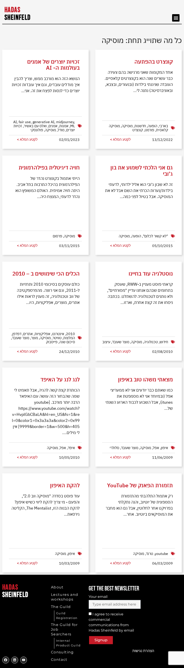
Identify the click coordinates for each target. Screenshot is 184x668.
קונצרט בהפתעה (153, 61)
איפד (71, 447)
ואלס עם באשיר (35, 126)
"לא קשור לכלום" (155, 236)
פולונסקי (37, 130)
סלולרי (114, 447)
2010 (70, 334)
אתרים (28, 334)
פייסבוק (51, 342)
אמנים (52, 126)
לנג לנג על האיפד (60, 379)
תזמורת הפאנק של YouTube (140, 485)
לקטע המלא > (27, 139)
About (57, 587)
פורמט (149, 130)
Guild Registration (67, 615)
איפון (164, 447)
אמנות (63, 126)
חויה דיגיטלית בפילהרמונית (49, 167)
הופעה (152, 126)
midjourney (65, 122)
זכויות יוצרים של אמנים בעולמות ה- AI (53, 64)
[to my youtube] (23, 660)
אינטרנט (58, 334)
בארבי (163, 126)
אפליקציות (42, 334)
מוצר (34, 338)
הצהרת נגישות (143, 651)
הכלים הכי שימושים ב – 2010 (46, 273)
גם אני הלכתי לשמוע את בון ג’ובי (141, 170)
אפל (63, 447)
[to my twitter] (14, 660)
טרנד (149, 553)
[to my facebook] (5, 660)
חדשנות (140, 126)
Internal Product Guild (68, 643)
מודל (61, 130)
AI (15, 122)
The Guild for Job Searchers (64, 629)
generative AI (43, 122)
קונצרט (137, 130)
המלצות (69, 338)
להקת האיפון (65, 485)
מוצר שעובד (20, 338)
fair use (25, 122)
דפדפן (16, 334)
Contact (59, 659)
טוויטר (57, 338)
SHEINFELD (17, 14)
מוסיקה (50, 130)
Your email (98, 597)
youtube (161, 553)
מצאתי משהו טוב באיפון (145, 379)
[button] (176, 18)
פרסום (57, 236)
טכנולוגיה (151, 342)
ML (72, 126)
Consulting (62, 652)
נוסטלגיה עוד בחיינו (151, 273)
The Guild (61, 607)
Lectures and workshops (64, 596)
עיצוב (106, 342)
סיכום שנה (67, 342)
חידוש (164, 342)
